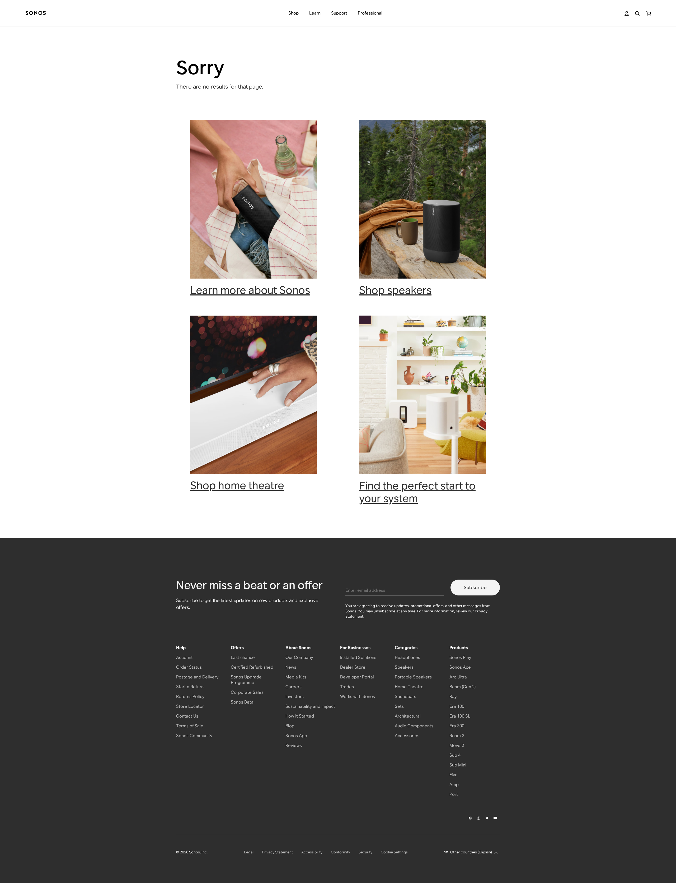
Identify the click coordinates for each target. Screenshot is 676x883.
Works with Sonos (357, 696)
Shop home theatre (237, 485)
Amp (454, 784)
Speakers (404, 667)
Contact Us (187, 716)
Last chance (243, 657)
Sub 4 (455, 755)
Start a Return (190, 687)
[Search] (637, 13)
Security (365, 852)
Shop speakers (395, 290)
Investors (294, 696)
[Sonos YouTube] (495, 818)
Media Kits (295, 677)
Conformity (340, 852)
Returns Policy (190, 696)
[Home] (35, 13)
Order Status (189, 667)
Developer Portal (357, 677)
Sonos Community (194, 735)
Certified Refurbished (252, 667)
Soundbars (405, 696)
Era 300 (456, 726)
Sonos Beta (242, 702)
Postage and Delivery (197, 677)
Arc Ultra (458, 677)
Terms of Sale (189, 726)
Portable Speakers (413, 677)
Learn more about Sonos (250, 290)
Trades (347, 687)
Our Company (299, 657)
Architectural (408, 716)
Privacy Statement (277, 852)
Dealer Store (352, 667)
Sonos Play (460, 657)
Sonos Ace (460, 667)
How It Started (299, 716)
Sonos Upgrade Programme (246, 679)
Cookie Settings (394, 852)
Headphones (407, 657)
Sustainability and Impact (310, 706)
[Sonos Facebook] (470, 818)
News (290, 667)
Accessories (407, 735)
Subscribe (475, 587)
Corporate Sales (247, 692)
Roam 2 (456, 735)
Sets (399, 706)
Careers (293, 687)
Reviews (293, 745)
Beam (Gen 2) (462, 687)
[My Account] (627, 13)
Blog (289, 726)
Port (453, 794)
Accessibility (311, 852)
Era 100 (456, 706)
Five (453, 775)
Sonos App (296, 735)
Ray (453, 696)
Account (184, 657)
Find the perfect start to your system (417, 492)
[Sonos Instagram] (479, 818)
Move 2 (456, 745)
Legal (248, 852)
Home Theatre (409, 687)
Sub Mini (457, 765)
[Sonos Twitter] (487, 818)
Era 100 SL (459, 716)
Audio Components (414, 726)
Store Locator (190, 706)
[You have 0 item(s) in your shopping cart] (648, 13)
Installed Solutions (358, 657)
